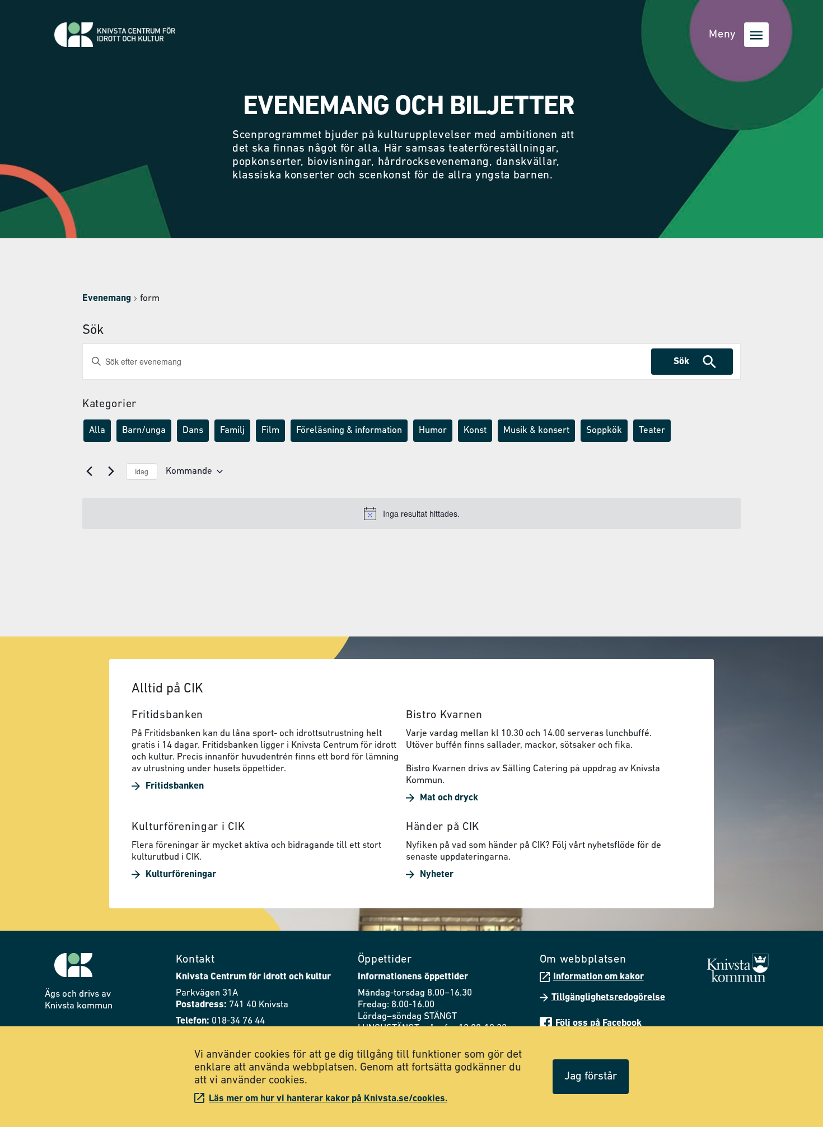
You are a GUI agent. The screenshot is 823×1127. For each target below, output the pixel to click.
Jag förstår (590, 1076)
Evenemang (106, 298)
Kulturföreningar (181, 874)
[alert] (411, 513)
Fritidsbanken (175, 786)
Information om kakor (598, 977)
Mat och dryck (449, 798)
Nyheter (436, 874)
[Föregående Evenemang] (89, 471)
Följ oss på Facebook (598, 1023)
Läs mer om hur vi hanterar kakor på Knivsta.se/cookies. (328, 1099)
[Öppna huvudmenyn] (756, 34)
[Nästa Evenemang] (111, 471)
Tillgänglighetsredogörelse (608, 997)
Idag (141, 471)
